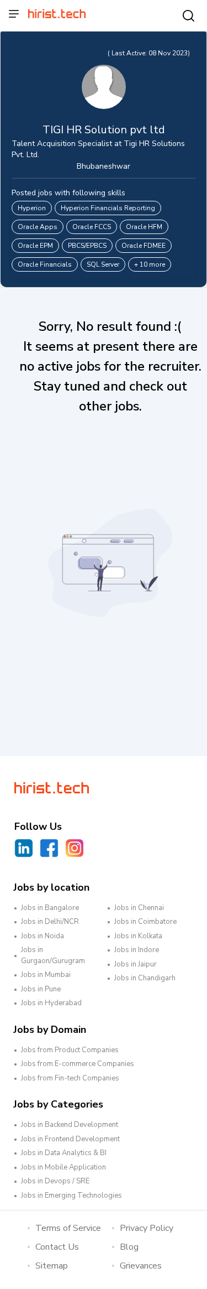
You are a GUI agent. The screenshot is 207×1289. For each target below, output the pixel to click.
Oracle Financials (45, 264)
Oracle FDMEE (143, 245)
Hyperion (32, 208)
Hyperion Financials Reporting (108, 208)
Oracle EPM (35, 245)
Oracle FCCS (91, 226)
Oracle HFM (144, 226)
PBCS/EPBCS (87, 245)
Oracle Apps (37, 226)
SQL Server (103, 264)
